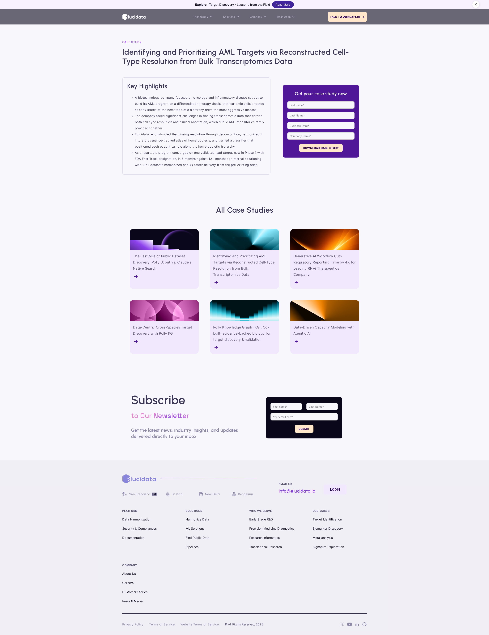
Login (335, 489)
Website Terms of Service (200, 624)
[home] (134, 16)
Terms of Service (162, 624)
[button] (202, 17)
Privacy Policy (132, 624)
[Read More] (144, 276)
